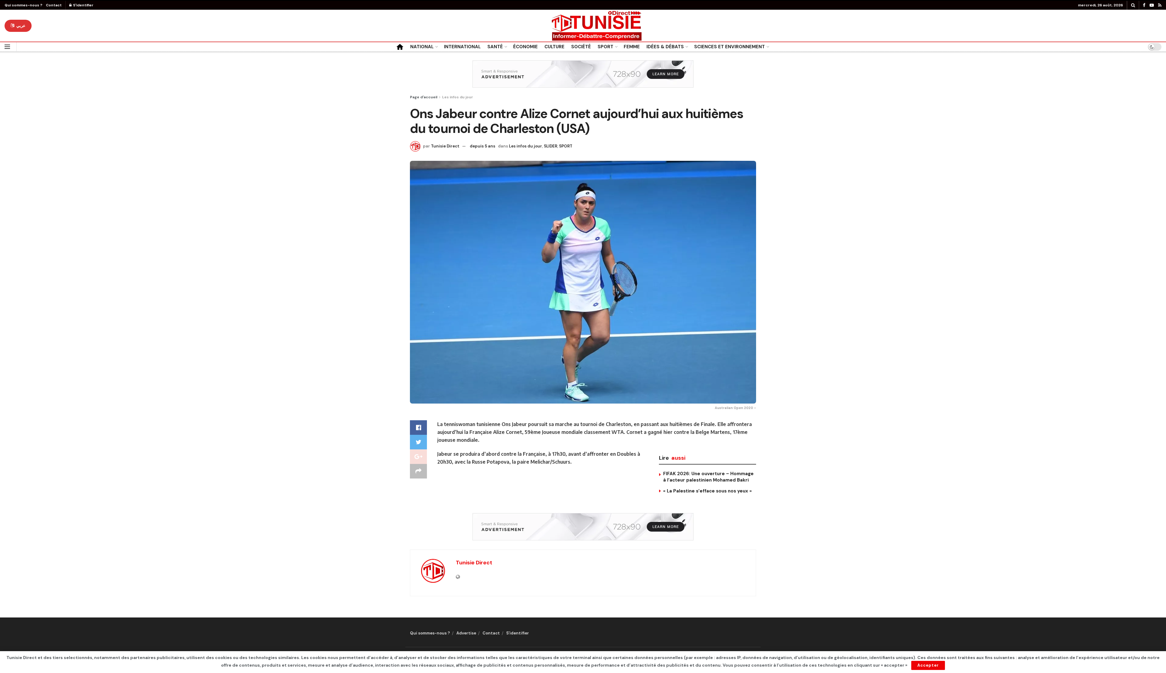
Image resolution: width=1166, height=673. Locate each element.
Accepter (928, 665)
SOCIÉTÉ (581, 47)
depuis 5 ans (482, 146)
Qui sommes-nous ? (23, 5)
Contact (54, 5)
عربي (20, 25)
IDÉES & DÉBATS (665, 47)
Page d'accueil (423, 97)
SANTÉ (495, 47)
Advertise (466, 633)
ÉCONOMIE (525, 47)
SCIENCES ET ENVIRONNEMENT (729, 47)
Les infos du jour (457, 97)
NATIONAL (422, 47)
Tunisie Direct (445, 146)
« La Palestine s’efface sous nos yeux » (707, 491)
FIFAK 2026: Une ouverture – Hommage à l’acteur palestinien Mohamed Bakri (708, 477)
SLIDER (550, 146)
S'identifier (83, 5)
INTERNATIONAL (462, 47)
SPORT (605, 47)
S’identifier (517, 633)
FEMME (632, 47)
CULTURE (554, 47)
